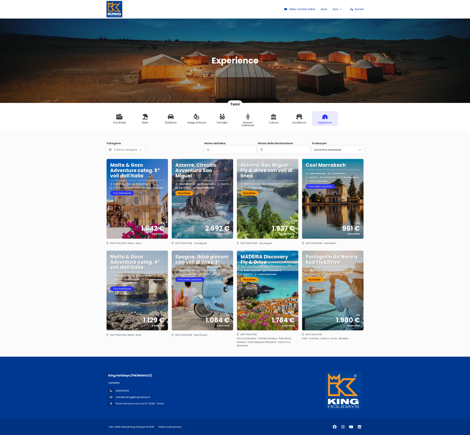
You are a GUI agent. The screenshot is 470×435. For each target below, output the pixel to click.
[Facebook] (334, 426)
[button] (338, 149)
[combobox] (284, 149)
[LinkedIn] (359, 426)
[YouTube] (351, 426)
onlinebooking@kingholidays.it (133, 397)
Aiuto (324, 9)
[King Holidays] (343, 390)
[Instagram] (343, 426)
